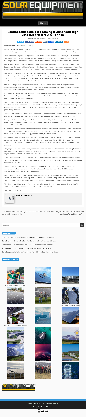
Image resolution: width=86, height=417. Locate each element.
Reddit (39, 42)
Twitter (22, 42)
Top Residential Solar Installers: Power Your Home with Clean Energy (26, 248)
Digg (52, 42)
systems (33, 38)
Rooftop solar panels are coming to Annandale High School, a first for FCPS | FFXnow (43, 33)
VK (46, 42)
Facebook (30, 42)
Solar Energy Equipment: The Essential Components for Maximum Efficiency (29, 241)
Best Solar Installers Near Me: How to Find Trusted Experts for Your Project (28, 237)
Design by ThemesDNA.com (43, 407)
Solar (56, 39)
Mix (67, 42)
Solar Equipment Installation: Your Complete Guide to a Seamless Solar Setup (30, 252)
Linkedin (60, 42)
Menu (44, 23)
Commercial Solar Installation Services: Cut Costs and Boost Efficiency (27, 245)
